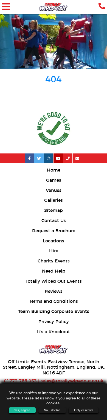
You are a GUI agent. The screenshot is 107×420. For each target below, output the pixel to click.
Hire (53, 251)
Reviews (54, 291)
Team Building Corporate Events (53, 311)
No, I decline (52, 410)
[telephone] (101, 6)
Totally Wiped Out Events (54, 281)
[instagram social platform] (49, 158)
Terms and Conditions (53, 301)
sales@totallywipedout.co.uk (72, 381)
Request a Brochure (53, 231)
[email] (77, 158)
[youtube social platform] (58, 158)
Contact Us (53, 221)
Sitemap (53, 210)
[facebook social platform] (29, 158)
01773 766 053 (20, 381)
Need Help (53, 271)
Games (53, 180)
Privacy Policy (53, 322)
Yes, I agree (22, 410)
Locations (53, 241)
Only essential (83, 410)
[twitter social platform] (39, 158)
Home (53, 170)
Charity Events (54, 261)
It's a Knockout (53, 332)
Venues (53, 190)
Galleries (53, 200)
